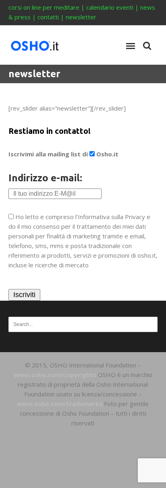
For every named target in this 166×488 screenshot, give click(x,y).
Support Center (83, 446)
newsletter (81, 17)
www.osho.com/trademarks (59, 404)
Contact (83, 475)
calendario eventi (109, 7)
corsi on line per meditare (43, 7)
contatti (48, 17)
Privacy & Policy (83, 465)
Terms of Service (83, 456)
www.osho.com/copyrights (55, 375)
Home (83, 437)
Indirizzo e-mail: (45, 177)
